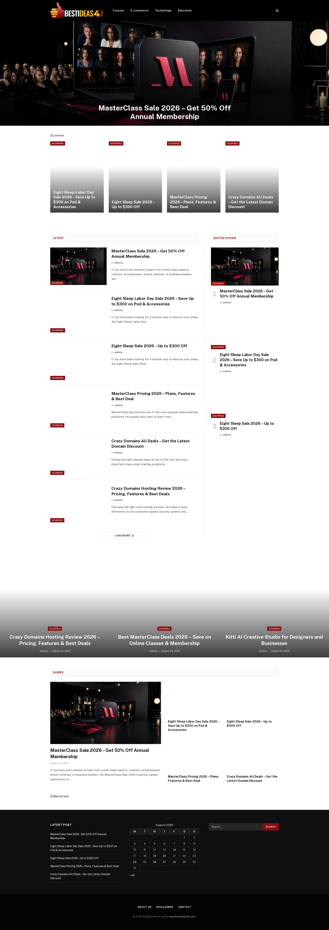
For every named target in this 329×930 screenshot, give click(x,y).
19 (154, 855)
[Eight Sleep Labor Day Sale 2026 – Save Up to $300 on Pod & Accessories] (77, 177)
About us (144, 907)
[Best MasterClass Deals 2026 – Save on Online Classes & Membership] (164, 605)
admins (119, 262)
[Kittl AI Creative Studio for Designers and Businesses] (274, 605)
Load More (122, 535)
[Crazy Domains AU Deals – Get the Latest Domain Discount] (252, 177)
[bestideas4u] (76, 10)
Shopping (58, 143)
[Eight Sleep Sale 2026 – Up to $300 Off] (135, 177)
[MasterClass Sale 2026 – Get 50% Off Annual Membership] (164, 73)
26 (154, 862)
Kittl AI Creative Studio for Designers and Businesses (274, 640)
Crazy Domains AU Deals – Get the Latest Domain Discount (250, 202)
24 (135, 862)
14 (174, 849)
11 (145, 849)
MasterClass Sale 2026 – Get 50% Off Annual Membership (164, 112)
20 (164, 855)
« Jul (132, 875)
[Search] (277, 10)
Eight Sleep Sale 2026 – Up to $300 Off (133, 204)
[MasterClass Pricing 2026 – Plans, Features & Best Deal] (193, 177)
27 (164, 862)
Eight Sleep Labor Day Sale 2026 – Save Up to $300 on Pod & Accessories (74, 199)
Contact (185, 907)
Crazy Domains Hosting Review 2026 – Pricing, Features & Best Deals (148, 491)
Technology (163, 10)
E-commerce (140, 10)
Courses (118, 10)
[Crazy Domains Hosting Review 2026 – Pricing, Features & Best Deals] (78, 503)
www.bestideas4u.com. (182, 916)
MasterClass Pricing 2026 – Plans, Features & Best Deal (193, 202)
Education (185, 10)
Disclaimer (164, 907)
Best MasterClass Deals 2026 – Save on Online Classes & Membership (164, 640)
